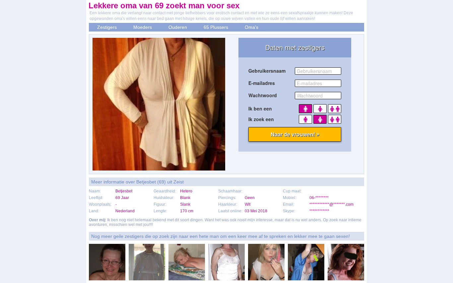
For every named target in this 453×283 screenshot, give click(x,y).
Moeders (142, 27)
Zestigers (107, 27)
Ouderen (177, 27)
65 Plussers (216, 27)
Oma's (251, 27)
